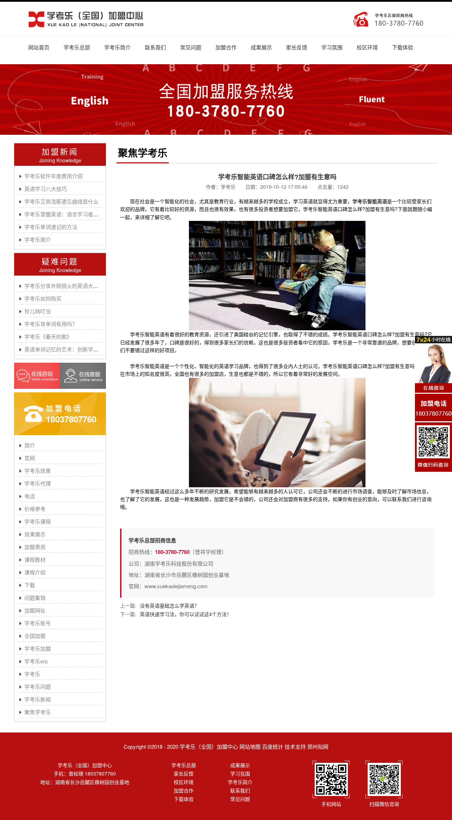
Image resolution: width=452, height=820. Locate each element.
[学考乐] (86, 19)
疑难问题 (60, 260)
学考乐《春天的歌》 (48, 336)
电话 (29, 496)
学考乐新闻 (37, 699)
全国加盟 (35, 635)
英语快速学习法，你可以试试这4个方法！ (186, 613)
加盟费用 (35, 546)
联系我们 (155, 47)
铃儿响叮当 (37, 311)
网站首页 (38, 47)
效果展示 (35, 534)
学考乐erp (36, 661)
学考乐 (32, 673)
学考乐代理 (37, 483)
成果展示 (261, 47)
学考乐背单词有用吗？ (50, 323)
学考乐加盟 (37, 648)
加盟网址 (35, 610)
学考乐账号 (37, 623)
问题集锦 (35, 597)
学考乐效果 (37, 470)
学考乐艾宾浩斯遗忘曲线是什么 (61, 201)
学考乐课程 (37, 521)
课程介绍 (35, 572)
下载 (29, 585)
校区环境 (367, 47)
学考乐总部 (77, 47)
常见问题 (190, 47)
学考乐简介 (117, 47)
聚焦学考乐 (37, 712)
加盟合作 (226, 47)
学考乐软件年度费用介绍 (53, 176)
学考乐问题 (37, 686)
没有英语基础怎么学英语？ (169, 605)
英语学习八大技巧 (45, 188)
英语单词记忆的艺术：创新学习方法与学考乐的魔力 (85, 349)
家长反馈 (296, 47)
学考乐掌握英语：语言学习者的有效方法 (72, 214)
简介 (29, 445)
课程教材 (35, 559)
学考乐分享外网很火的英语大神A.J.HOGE (74, 285)
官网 (29, 458)
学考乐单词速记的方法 (50, 226)
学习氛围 (332, 47)
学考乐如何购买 (42, 298)
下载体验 (402, 47)
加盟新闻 (60, 151)
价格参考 (35, 508)
